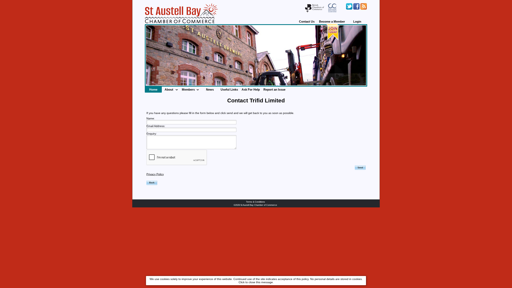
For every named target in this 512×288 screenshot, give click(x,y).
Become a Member (332, 21)
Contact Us (307, 21)
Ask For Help (251, 89)
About (169, 89)
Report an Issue (274, 89)
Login (357, 21)
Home (153, 89)
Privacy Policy (155, 174)
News (210, 89)
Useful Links (229, 89)
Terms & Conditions (255, 202)
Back (151, 182)
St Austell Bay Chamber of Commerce (258, 205)
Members (188, 89)
